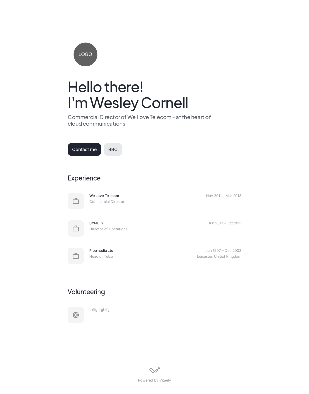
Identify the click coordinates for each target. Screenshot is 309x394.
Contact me (84, 149)
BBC (113, 149)
